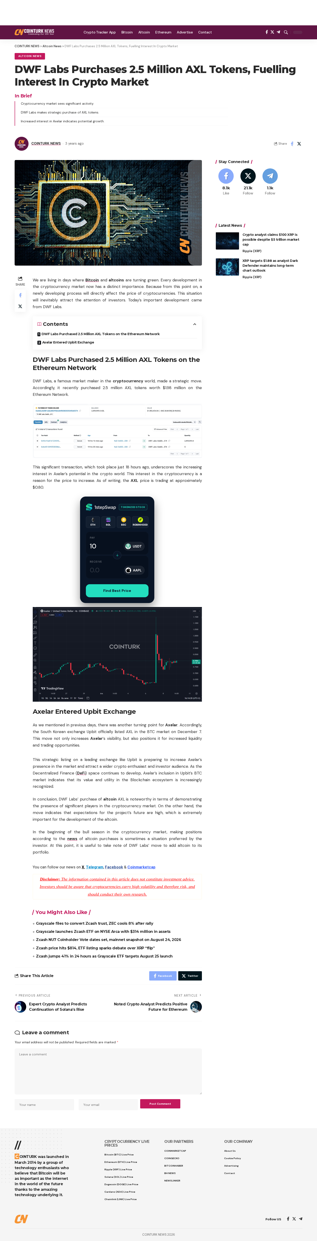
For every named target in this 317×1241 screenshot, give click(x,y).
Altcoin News (29, 56)
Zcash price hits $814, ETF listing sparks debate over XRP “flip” (95, 948)
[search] (286, 32)
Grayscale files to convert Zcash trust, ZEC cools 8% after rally (94, 923)
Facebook (114, 867)
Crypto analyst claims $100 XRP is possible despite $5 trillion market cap (271, 239)
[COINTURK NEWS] (34, 32)
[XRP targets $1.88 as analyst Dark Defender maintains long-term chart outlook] (227, 267)
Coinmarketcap (141, 867)
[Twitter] (272, 32)
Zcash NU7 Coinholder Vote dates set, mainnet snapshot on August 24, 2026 (108, 939)
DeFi (81, 773)
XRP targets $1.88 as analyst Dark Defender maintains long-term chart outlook (270, 265)
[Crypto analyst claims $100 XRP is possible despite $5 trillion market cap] (227, 241)
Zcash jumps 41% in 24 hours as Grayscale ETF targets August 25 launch (104, 956)
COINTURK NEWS (46, 143)
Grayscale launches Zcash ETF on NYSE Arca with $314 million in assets (103, 931)
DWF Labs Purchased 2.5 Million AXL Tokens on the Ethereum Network (101, 334)
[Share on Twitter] (299, 143)
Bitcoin (92, 280)
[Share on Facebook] (292, 143)
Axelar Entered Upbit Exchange (68, 342)
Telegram (94, 867)
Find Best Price (117, 590)
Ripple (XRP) (252, 251)
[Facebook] (266, 32)
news (72, 838)
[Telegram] (278, 32)
